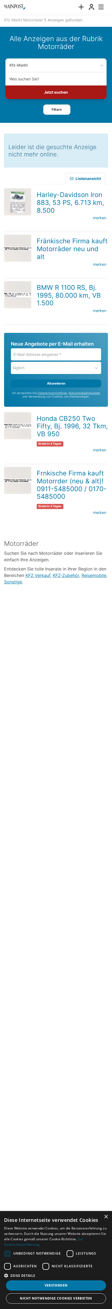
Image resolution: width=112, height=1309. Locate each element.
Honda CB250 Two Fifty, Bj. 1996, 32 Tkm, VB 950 (72, 426)
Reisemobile (94, 575)
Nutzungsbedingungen (84, 393)
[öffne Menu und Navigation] (98, 6)
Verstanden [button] (56, 1285)
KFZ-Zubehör (66, 575)
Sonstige (13, 582)
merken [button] (99, 217)
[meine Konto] (91, 7)
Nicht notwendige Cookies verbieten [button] (56, 1298)
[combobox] (56, 79)
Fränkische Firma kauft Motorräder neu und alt (72, 249)
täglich (18, 367)
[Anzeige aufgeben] (81, 7)
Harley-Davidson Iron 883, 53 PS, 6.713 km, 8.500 (70, 202)
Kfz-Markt (19, 65)
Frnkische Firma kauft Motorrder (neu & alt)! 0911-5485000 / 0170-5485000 (72, 484)
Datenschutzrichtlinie (52, 393)
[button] (56, 109)
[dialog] (56, 1260)
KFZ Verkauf (38, 575)
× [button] (106, 1217)
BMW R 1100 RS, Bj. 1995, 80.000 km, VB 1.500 (69, 295)
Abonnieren (56, 383)
